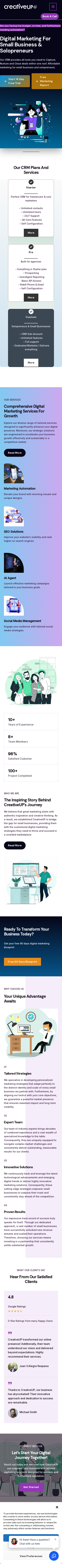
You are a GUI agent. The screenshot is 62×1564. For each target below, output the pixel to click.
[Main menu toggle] (53, 6)
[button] (57, 1507)
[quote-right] (10, 1333)
